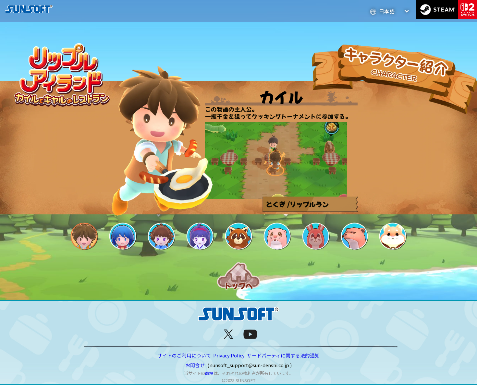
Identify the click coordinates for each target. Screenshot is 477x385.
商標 (209, 373)
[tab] (84, 236)
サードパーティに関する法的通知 (283, 355)
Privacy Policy (229, 355)
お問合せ (195, 365)
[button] (389, 11)
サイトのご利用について (184, 355)
